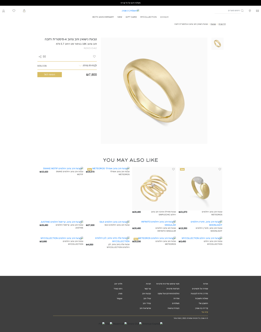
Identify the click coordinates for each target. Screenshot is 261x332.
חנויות (148, 284)
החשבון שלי (203, 303)
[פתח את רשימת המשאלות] (14, 10)
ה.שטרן (203, 318)
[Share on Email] (44, 56)
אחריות (176, 298)
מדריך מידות (42, 66)
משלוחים (175, 303)
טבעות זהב (146, 293)
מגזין (120, 293)
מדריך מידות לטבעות (199, 293)
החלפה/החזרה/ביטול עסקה (168, 293)
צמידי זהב (147, 303)
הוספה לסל (49, 74)
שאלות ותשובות (201, 298)
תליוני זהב (118, 284)
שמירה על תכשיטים (200, 289)
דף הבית (222, 24)
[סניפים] (249, 10)
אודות (205, 284)
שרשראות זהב (145, 308)
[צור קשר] (257, 10)
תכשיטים (164, 16)
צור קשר (147, 289)
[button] (242, 10)
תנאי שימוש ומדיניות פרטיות (167, 284)
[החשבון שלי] (3, 10)
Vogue (119, 298)
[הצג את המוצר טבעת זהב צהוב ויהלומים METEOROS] (200, 188)
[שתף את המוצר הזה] (40, 56)
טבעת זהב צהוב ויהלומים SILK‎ (117, 225)
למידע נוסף (200, 208)
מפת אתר (177, 318)
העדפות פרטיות (173, 289)
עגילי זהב (147, 298)
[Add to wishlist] (94, 56)
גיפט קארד (118, 289)
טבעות (213, 24)
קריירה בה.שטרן (201, 308)
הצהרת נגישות (173, 308)
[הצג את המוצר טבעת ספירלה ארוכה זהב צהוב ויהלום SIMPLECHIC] (154, 188)
